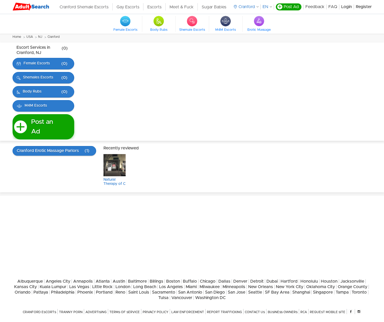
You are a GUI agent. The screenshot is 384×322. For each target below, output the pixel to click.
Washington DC (210, 298)
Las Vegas (79, 287)
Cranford (54, 36)
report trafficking (224, 312)
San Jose (236, 292)
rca (303, 312)
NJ (40, 36)
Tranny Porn (71, 312)
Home (17, 36)
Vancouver (181, 298)
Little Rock (102, 287)
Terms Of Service (124, 312)
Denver (240, 281)
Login (346, 7)
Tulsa (163, 298)
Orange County (352, 287)
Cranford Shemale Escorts (84, 7)
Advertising (96, 312)
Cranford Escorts (39, 312)
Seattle (255, 292)
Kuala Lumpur (53, 287)
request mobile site (327, 312)
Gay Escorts (128, 7)
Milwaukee (210, 287)
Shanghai (301, 292)
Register (364, 7)
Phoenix (85, 292)
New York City (289, 287)
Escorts (154, 7)
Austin (119, 281)
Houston (329, 281)
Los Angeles (171, 287)
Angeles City (58, 281)
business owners (283, 312)
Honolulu (309, 281)
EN (265, 7)
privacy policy (155, 312)
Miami (191, 287)
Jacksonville (352, 281)
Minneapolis (234, 287)
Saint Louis (138, 292)
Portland (104, 292)
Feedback (314, 7)
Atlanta (103, 281)
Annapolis (83, 281)
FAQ (332, 7)
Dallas (224, 281)
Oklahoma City (320, 287)
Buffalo (190, 281)
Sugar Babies (214, 7)
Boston (173, 281)
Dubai (272, 281)
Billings (156, 281)
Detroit (257, 281)
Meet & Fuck (182, 7)
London (122, 287)
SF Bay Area (277, 292)
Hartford (289, 281)
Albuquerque (30, 281)
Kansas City (25, 287)
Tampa (342, 292)
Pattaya (40, 292)
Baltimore (137, 281)
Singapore (323, 292)
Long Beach (144, 287)
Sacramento (163, 292)
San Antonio (190, 292)
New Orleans (260, 287)
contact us (255, 312)
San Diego (215, 292)
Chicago (208, 281)
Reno (120, 292)
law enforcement (187, 312)
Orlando (23, 292)
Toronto (359, 292)
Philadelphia (62, 292)
